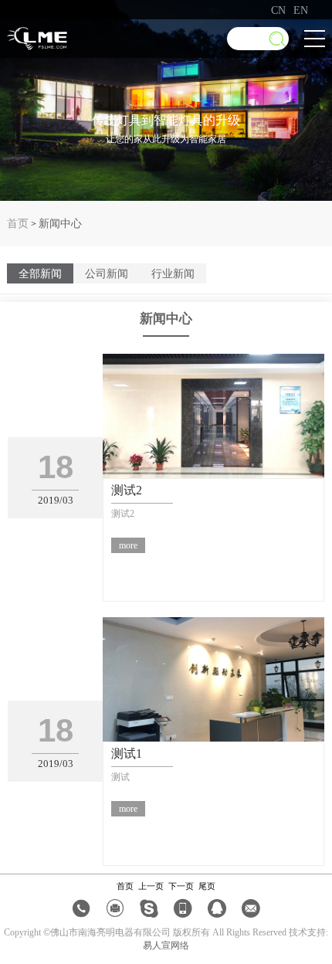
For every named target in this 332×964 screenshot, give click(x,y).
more (128, 545)
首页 (18, 223)
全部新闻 (40, 273)
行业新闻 (173, 273)
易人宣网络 (166, 945)
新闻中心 (60, 223)
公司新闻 (106, 273)
